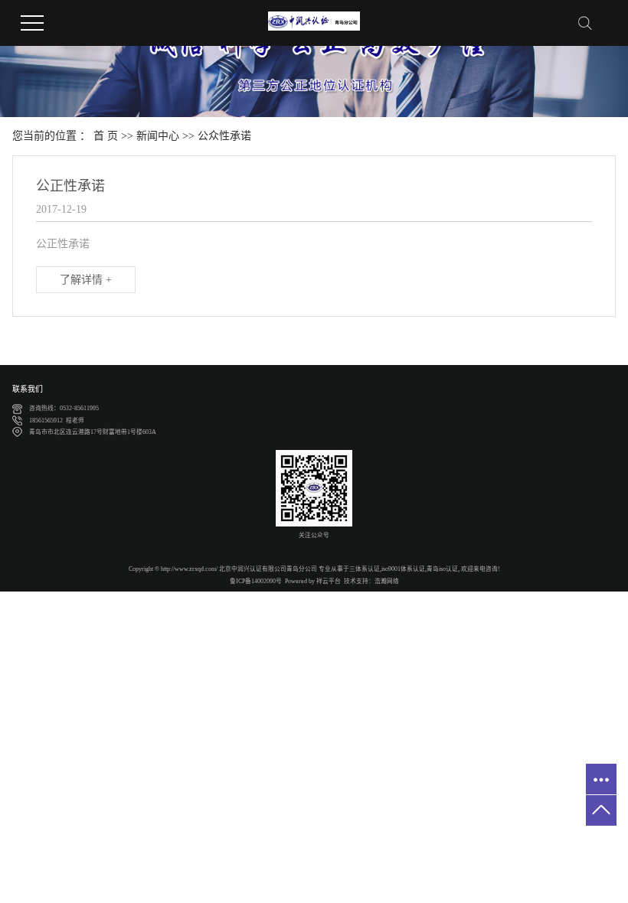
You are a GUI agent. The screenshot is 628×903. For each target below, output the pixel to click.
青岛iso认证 (442, 569)
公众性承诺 (224, 136)
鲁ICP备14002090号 (256, 581)
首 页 (105, 136)
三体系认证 (364, 569)
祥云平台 (328, 581)
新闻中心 (157, 136)
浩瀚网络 (387, 581)
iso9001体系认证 (403, 569)
